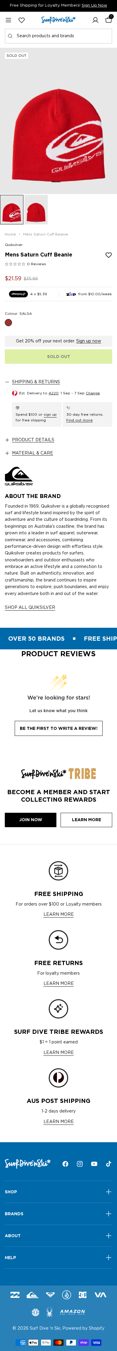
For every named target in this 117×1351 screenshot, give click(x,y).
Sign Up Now (94, 6)
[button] (95, 20)
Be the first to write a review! (59, 728)
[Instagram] (79, 1163)
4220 (53, 393)
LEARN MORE (59, 914)
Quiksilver (14, 245)
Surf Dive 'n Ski (45, 1328)
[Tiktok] (108, 1163)
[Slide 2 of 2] (36, 209)
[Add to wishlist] (108, 255)
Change (93, 393)
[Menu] (8, 20)
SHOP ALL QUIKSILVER (30, 608)
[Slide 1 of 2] (11, 209)
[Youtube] (94, 1163)
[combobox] (58, 36)
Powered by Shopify (83, 1328)
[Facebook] (65, 1163)
